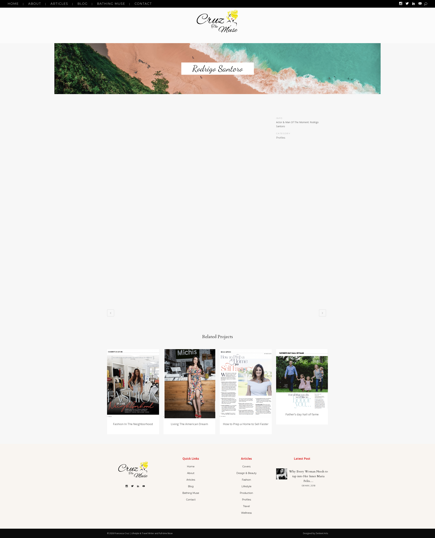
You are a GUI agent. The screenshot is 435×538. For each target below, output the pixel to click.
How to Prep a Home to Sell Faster (245, 424)
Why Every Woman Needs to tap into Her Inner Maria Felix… (308, 476)
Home (191, 466)
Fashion (246, 479)
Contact (191, 499)
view (133, 383)
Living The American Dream (189, 424)
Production (246, 493)
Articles (190, 479)
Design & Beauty (246, 473)
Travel (246, 506)
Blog (191, 486)
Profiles (246, 499)
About (190, 473)
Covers (246, 466)
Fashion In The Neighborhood (133, 424)
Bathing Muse (190, 493)
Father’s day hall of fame (302, 414)
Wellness (246, 512)
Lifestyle (246, 486)
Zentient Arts (322, 533)
